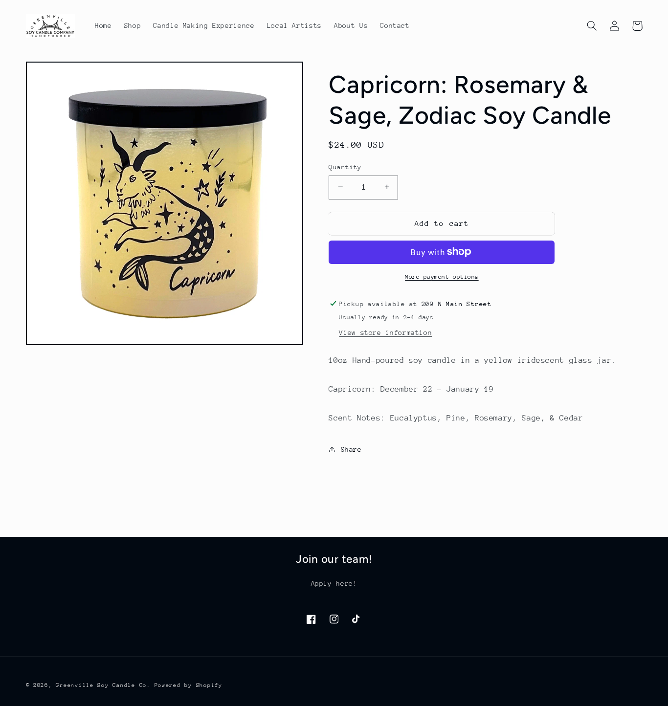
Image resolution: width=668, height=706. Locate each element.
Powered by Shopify (189, 685)
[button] (592, 26)
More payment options (442, 276)
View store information (385, 332)
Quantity (345, 166)
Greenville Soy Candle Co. (103, 685)
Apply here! (334, 583)
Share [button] (351, 449)
